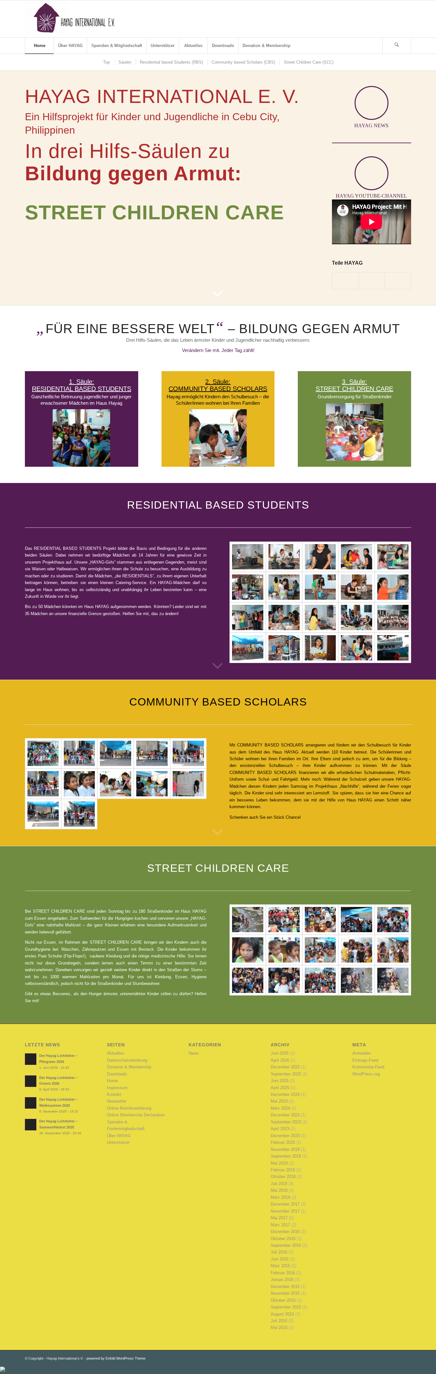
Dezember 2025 (285, 1067)
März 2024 (280, 1108)
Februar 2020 (283, 1142)
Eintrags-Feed (365, 1060)
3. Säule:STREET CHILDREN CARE (354, 385)
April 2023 (280, 1128)
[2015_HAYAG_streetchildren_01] (393, 980)
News (194, 1053)
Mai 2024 (279, 1101)
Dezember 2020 (285, 1135)
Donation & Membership (129, 1067)
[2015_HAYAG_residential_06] (247, 617)
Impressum (117, 1087)
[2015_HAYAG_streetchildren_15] (247, 919)
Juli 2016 (279, 1252)
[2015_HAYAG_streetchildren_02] (356, 980)
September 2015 (286, 1307)
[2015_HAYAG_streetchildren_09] (284, 950)
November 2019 (285, 1149)
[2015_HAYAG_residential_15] (284, 557)
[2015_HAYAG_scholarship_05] (115, 784)
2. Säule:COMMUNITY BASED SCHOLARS (218, 385)
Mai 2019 (279, 1163)
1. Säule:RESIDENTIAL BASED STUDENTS (81, 385)
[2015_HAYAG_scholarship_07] (43, 784)
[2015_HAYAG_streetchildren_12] (356, 919)
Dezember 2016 (285, 1231)
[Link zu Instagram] (406, 19)
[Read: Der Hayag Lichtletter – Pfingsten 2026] (30, 1059)
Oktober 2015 (283, 1300)
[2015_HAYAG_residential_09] (320, 587)
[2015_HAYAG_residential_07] (393, 587)
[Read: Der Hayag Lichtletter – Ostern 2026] (30, 1081)
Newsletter (116, 1101)
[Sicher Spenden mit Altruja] (2, 1370)
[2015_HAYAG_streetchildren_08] (320, 950)
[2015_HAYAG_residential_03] (356, 617)
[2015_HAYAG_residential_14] (320, 557)
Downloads (117, 1074)
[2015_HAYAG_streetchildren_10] (247, 950)
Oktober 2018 (283, 1176)
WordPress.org (366, 1074)
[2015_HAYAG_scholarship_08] (188, 753)
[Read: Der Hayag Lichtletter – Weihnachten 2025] (30, 1103)
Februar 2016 (283, 1272)
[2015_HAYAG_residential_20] (284, 648)
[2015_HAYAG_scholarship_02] (43, 814)
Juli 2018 (279, 1183)
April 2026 (280, 1060)
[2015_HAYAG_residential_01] (247, 648)
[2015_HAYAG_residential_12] (393, 557)
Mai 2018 (279, 1190)
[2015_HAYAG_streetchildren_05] (247, 980)
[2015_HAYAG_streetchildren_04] (284, 980)
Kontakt (114, 1094)
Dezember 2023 (285, 1114)
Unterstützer (118, 1142)
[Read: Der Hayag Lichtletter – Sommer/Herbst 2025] (30, 1124)
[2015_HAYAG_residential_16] (247, 557)
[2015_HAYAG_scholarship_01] (79, 814)
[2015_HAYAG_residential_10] (284, 587)
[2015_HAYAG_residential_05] (284, 617)
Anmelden (361, 1053)
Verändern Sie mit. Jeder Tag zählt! (218, 350)
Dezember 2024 (285, 1094)
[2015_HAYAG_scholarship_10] (115, 753)
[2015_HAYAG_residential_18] (356, 648)
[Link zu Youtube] (397, 19)
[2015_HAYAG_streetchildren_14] (284, 919)
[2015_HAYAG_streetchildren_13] (320, 919)
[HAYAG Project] (73, 18)
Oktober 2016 (283, 1238)
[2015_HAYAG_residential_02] (393, 617)
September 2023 (286, 1122)
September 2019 (286, 1156)
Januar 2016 (282, 1279)
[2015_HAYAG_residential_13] (356, 557)
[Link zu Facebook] (387, 19)
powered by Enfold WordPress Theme (116, 1358)
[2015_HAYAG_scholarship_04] (152, 784)
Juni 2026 (280, 1053)
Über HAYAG (119, 1135)
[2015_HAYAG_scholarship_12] (43, 753)
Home (112, 1080)
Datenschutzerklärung (127, 1060)
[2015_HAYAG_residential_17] (393, 648)
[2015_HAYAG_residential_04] (320, 617)
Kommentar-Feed (368, 1067)
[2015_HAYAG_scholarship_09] (152, 753)
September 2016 (286, 1245)
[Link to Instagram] (372, 280)
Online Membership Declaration (136, 1114)
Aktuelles (115, 1053)
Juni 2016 (280, 1259)
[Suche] (396, 46)
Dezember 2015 (285, 1286)
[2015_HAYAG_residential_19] (320, 648)
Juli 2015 (279, 1320)
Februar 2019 (283, 1169)
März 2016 (280, 1265)
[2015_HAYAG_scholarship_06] (79, 784)
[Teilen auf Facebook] (345, 280)
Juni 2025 (280, 1080)
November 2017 (285, 1211)
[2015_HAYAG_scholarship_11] (79, 753)
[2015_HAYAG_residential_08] (356, 587)
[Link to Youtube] (398, 280)
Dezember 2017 (285, 1204)
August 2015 (282, 1314)
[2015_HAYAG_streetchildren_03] (320, 980)
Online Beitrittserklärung (129, 1108)
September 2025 (286, 1074)
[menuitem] (39, 46)
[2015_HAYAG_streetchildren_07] (356, 950)
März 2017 (280, 1224)
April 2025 (280, 1087)
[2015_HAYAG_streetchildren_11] (393, 919)
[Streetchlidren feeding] (393, 950)
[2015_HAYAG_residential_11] (247, 587)
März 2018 (280, 1197)
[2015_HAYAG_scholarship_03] (188, 784)
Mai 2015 (279, 1327)
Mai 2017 (279, 1217)
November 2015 (285, 1293)
